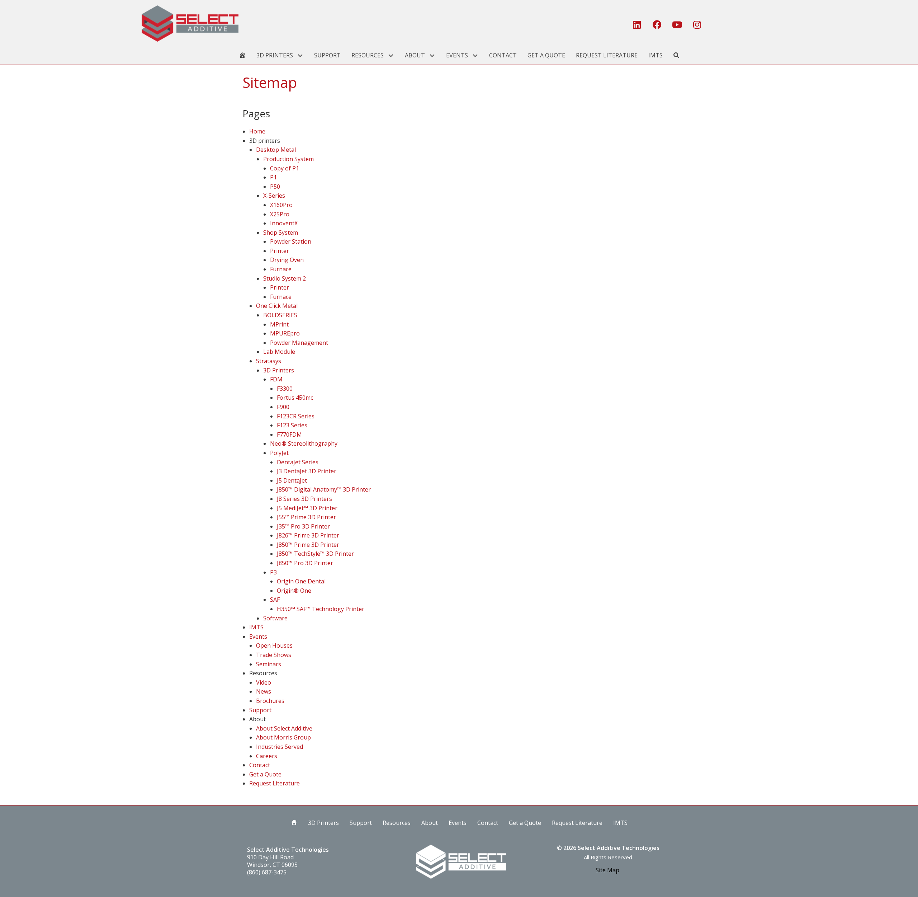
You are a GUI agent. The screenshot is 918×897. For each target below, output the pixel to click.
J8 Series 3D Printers (304, 499)
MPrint (279, 324)
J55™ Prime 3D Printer (306, 517)
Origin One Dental (301, 581)
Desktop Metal (276, 150)
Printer (279, 251)
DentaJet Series (297, 462)
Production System (288, 159)
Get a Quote (265, 774)
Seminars (268, 664)
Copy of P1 (284, 168)
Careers (266, 756)
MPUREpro (285, 333)
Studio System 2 (284, 278)
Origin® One (294, 591)
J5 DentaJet (292, 480)
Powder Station (290, 241)
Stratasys (268, 361)
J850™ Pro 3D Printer (305, 563)
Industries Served (279, 747)
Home (257, 131)
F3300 (285, 389)
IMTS (256, 627)
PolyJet (279, 453)
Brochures (270, 701)
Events (258, 636)
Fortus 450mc (295, 397)
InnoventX (284, 223)
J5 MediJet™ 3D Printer (307, 508)
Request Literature (274, 783)
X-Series (274, 195)
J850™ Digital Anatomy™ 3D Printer (324, 489)
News (263, 691)
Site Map (607, 870)
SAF (275, 600)
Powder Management (299, 343)
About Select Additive (284, 728)
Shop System (280, 232)
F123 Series (292, 425)
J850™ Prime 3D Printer (308, 545)
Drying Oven (287, 260)
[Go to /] (379, 23)
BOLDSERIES (280, 315)
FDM (276, 379)
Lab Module (279, 352)
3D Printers (278, 370)
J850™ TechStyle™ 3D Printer (315, 554)
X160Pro (281, 205)
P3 (273, 572)
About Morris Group (283, 737)
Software (275, 618)
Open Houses (274, 645)
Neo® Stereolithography (303, 443)
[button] (637, 25)
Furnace (281, 269)
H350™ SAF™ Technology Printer (320, 609)
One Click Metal (277, 306)
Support (260, 710)
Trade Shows (273, 655)
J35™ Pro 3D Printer (303, 526)
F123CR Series (295, 416)
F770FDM (289, 434)
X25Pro (279, 214)
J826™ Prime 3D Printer (308, 535)
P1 (273, 177)
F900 (283, 407)
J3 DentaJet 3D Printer (306, 471)
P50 (275, 187)
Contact (259, 765)
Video (263, 682)
